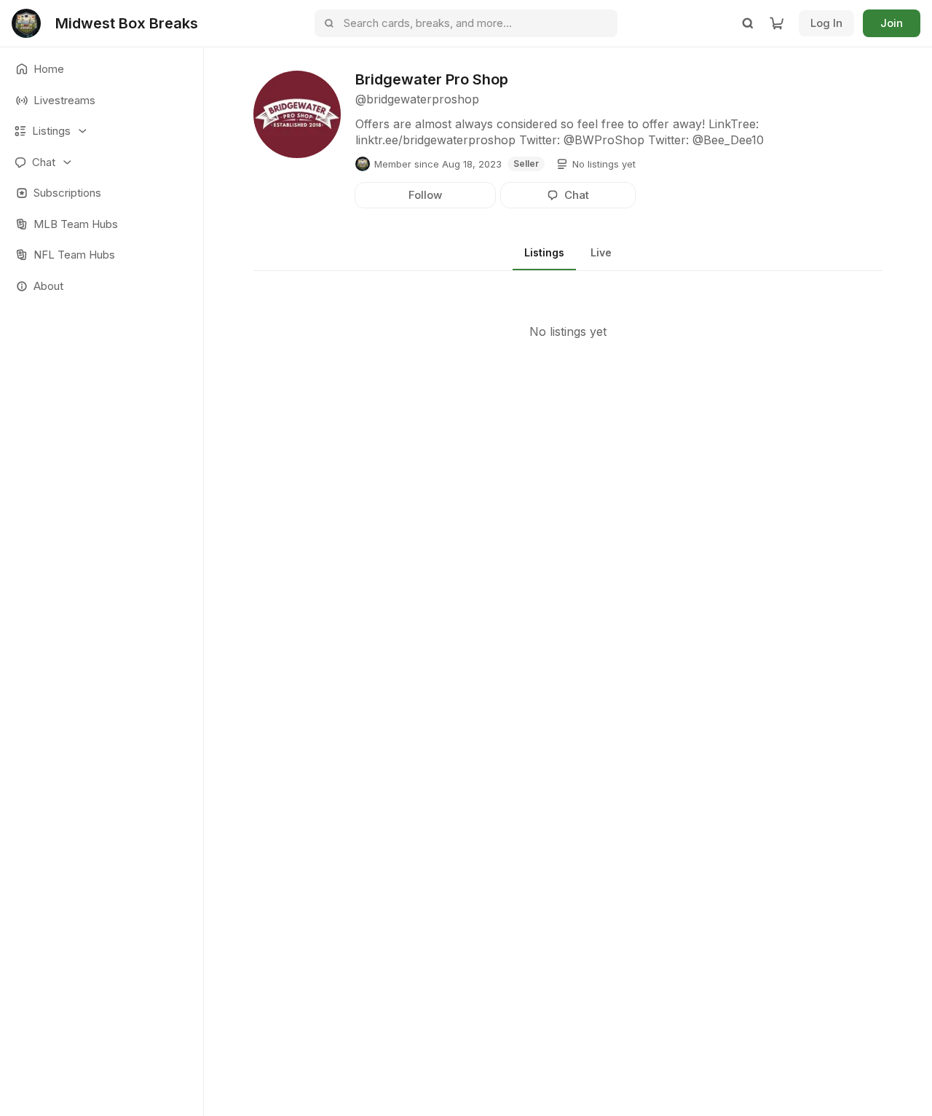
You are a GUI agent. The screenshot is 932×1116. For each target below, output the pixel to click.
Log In (826, 23)
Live (601, 252)
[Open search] (748, 23)
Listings (544, 252)
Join (891, 23)
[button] (101, 131)
